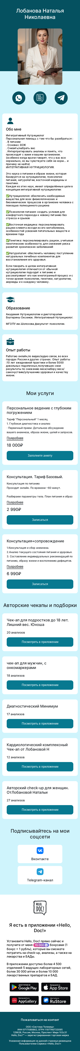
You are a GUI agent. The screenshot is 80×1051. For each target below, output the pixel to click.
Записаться (40, 519)
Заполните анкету (40, 455)
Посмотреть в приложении (40, 641)
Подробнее (15, 438)
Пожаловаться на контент (40, 1020)
